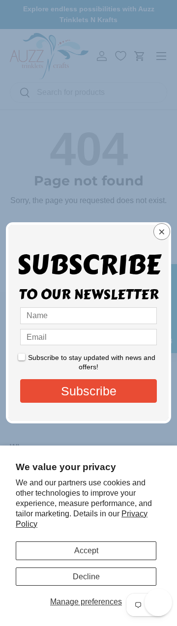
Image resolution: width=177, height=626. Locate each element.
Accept (86, 550)
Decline (86, 576)
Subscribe (89, 391)
